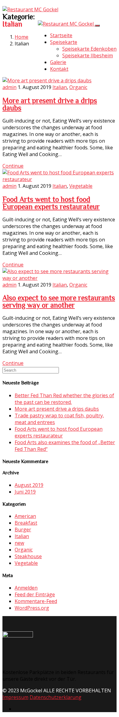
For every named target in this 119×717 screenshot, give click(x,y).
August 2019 (29, 485)
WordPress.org (32, 608)
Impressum (15, 697)
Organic (78, 87)
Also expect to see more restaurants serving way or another (58, 301)
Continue (12, 165)
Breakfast (26, 522)
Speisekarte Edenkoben (89, 48)
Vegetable (80, 186)
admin (9, 87)
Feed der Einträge (35, 594)
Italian (59, 87)
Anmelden (26, 587)
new (19, 543)
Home (21, 37)
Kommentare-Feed (36, 601)
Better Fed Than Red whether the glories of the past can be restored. (64, 398)
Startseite (61, 35)
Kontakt (59, 69)
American (25, 516)
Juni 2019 (25, 491)
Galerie (58, 62)
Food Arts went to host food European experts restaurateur (51, 202)
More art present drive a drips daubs (57, 408)
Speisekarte (63, 42)
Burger (23, 529)
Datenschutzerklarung (55, 697)
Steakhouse (28, 556)
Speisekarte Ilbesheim (87, 55)
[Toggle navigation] (97, 26)
